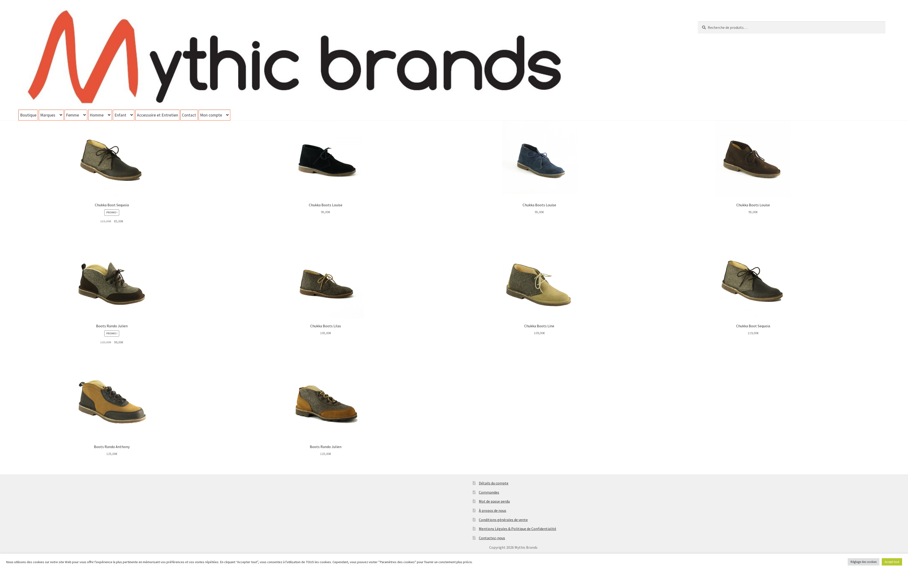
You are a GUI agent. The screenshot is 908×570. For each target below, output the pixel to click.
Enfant (120, 115)
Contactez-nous (492, 537)
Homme (97, 115)
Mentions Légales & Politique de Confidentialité (517, 528)
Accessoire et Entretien (157, 115)
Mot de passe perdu (494, 501)
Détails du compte (493, 483)
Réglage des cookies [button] (864, 562)
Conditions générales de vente (503, 519)
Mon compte (211, 115)
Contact (189, 115)
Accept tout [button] (892, 562)
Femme (72, 115)
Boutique (28, 115)
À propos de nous (492, 510)
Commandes (489, 492)
